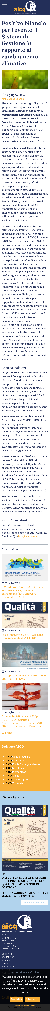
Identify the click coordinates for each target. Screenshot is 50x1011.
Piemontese (16, 771)
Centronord (16, 760)
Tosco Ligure (17, 779)
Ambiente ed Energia (13, 98)
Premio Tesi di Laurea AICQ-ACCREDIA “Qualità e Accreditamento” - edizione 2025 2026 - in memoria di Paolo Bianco (23, 721)
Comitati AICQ (8, 957)
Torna (8, 732)
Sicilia (12, 775)
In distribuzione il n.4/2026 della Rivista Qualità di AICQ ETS (22, 636)
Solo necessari (32, 999)
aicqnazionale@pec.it (10, 949)
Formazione (7, 963)
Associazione (8, 954)
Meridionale (16, 768)
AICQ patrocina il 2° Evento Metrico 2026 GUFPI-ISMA (24, 677)
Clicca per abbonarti (34, 902)
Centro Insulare (18, 756)
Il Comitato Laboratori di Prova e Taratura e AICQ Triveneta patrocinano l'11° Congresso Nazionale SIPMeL (22, 592)
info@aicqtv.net (28, 536)
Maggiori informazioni (25, 1006)
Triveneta (14, 783)
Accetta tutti (16, 999)
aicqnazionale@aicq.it (10, 946)
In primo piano (8, 967)
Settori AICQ (7, 960)
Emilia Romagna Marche (23, 764)
